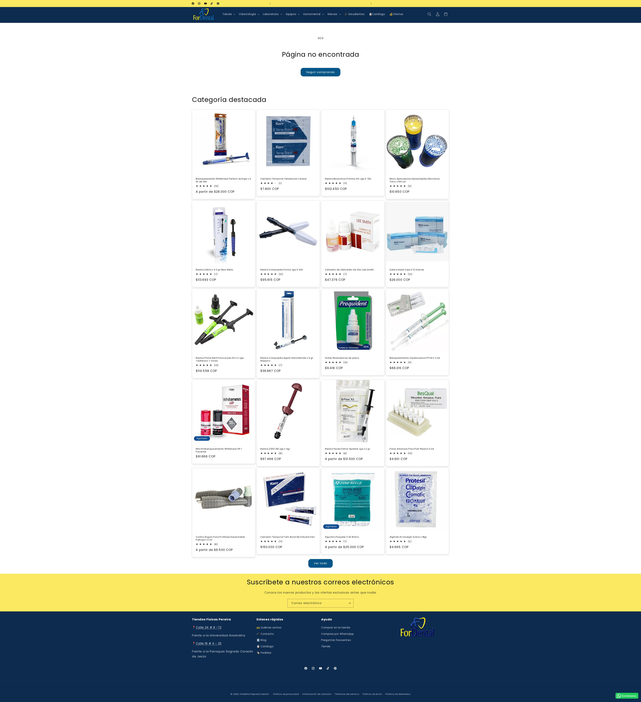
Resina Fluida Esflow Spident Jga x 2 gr (347, 449)
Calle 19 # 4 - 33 (209, 644)
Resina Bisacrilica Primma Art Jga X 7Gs (348, 179)
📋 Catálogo (265, 646)
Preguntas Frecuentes (336, 640)
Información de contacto (316, 694)
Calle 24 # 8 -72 (209, 628)
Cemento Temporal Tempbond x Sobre (283, 179)
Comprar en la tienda (335, 627)
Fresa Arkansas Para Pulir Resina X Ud (412, 449)
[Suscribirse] (349, 603)
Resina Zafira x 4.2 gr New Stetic (214, 269)
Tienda (325, 646)
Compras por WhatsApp (337, 634)
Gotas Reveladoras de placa (342, 358)
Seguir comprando (320, 72)
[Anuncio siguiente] (371, 3)
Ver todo (320, 563)
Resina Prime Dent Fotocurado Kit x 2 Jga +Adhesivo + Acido (220, 359)
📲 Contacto (265, 634)
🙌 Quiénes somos (269, 627)
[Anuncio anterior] (270, 3)
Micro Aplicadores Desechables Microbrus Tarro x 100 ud (415, 180)
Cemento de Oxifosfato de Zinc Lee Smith (349, 269)
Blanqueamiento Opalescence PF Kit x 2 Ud (415, 358)
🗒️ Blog (261, 640)
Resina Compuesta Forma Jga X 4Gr (281, 269)
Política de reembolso (397, 694)
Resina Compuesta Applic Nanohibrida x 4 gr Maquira (286, 359)
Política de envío (372, 694)
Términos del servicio (347, 694)
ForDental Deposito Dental (254, 694)
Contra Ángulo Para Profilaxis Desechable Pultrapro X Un (220, 538)
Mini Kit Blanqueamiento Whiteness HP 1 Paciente (219, 450)
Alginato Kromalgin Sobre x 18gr (408, 537)
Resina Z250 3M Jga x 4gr (275, 449)
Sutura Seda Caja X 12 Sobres (407, 269)
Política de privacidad (286, 694)
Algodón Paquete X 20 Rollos (342, 537)
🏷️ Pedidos (264, 652)
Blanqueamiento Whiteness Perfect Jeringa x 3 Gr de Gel (223, 180)
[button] (228, 14)
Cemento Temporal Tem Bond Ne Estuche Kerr (287, 537)
